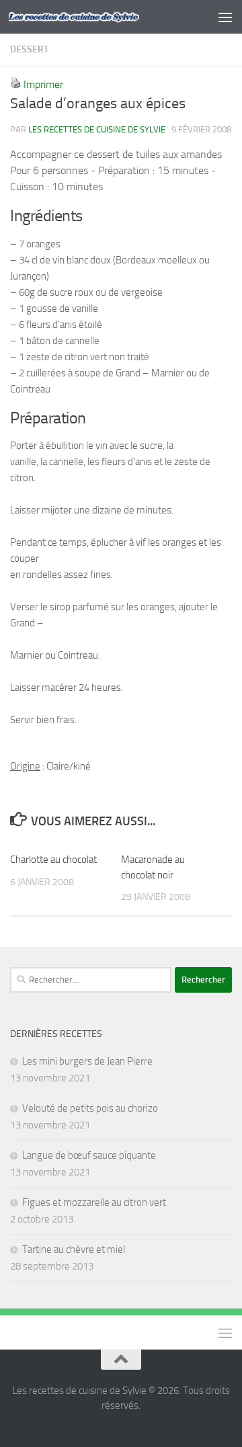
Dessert (29, 49)
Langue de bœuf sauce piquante (89, 1155)
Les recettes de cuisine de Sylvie (96, 129)
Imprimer (43, 84)
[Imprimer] (15, 84)
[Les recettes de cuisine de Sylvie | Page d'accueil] (96, 17)
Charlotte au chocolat (53, 860)
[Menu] (225, 17)
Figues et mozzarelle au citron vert (94, 1202)
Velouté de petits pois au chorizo (90, 1108)
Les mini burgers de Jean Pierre (87, 1061)
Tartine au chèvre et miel (73, 1249)
